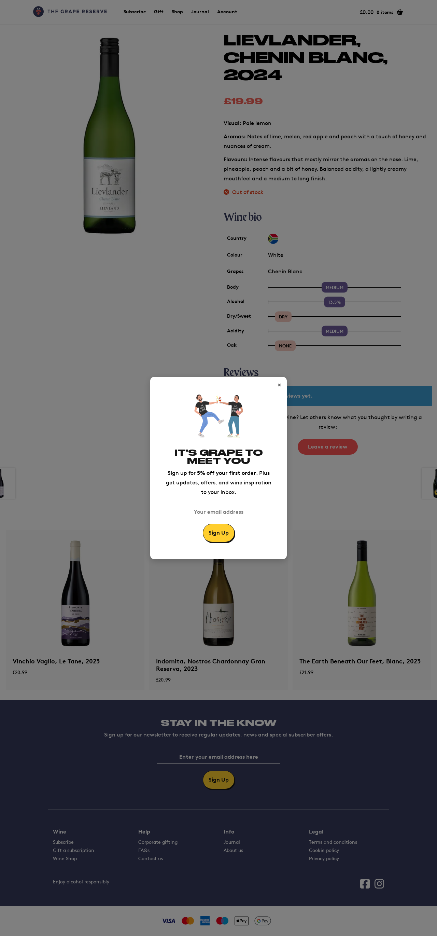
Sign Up (219, 532)
